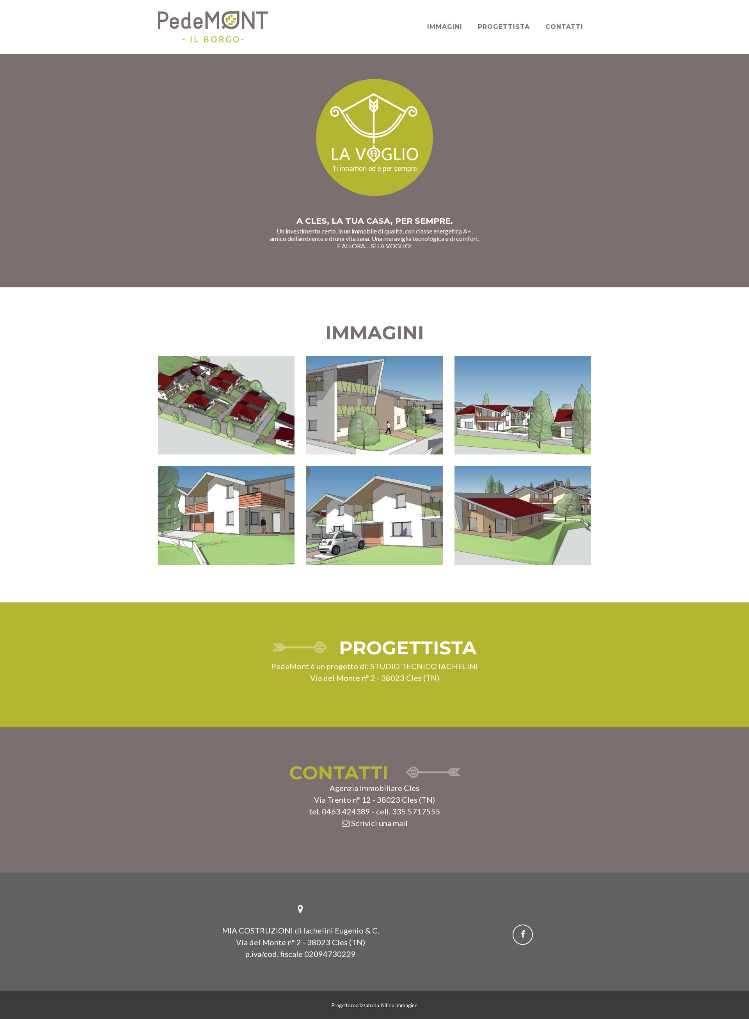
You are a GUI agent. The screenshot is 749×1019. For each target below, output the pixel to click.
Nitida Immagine (399, 1005)
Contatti (564, 26)
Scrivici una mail (379, 823)
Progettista (504, 26)
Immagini (444, 26)
